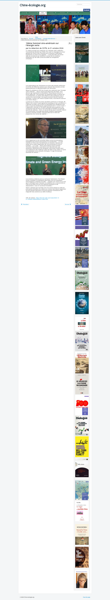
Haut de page (86, 597)
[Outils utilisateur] (70, 43)
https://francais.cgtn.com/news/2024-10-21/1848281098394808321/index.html (42, 198)
